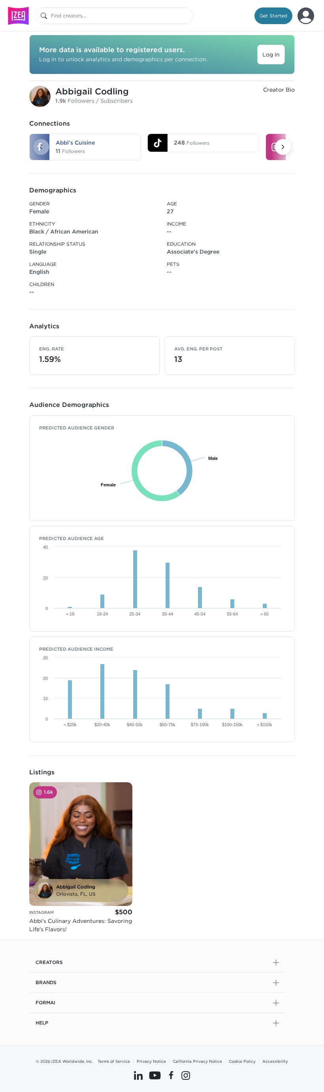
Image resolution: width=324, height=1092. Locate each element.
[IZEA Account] (306, 16)
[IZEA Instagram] (185, 1075)
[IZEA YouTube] (155, 1075)
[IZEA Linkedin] (138, 1075)
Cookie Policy (242, 1061)
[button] (273, 16)
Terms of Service (114, 1061)
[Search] (44, 15)
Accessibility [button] (275, 1061)
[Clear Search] (187, 15)
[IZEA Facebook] (171, 1075)
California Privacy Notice (197, 1061)
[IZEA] (18, 15)
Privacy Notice (151, 1061)
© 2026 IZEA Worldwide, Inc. (64, 1061)
